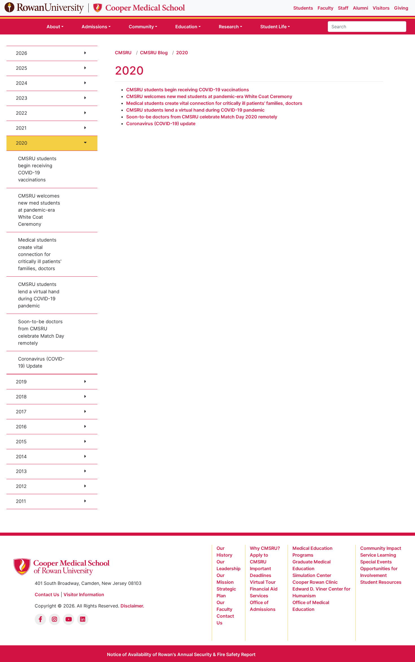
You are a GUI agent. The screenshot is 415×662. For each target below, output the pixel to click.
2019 (21, 382)
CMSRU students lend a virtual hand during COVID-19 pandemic (38, 295)
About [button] (53, 26)
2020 (21, 143)
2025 (21, 68)
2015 (21, 441)
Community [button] (141, 26)
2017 (21, 411)
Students (303, 8)
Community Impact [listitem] (380, 548)
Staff (343, 8)
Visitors (381, 8)
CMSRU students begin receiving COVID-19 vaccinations (37, 169)
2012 (21, 486)
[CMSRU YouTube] (68, 619)
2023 (21, 98)
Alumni (360, 8)
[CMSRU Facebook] (40, 619)
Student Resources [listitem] (380, 582)
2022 (21, 113)
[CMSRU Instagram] (54, 619)
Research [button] (229, 26)
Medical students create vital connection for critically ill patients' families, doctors (40, 254)
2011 (21, 501)
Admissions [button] (94, 26)
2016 (21, 426)
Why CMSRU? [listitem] (265, 548)
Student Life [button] (273, 26)
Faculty (325, 8)
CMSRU (123, 52)
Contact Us (47, 594)
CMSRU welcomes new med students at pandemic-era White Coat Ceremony (39, 210)
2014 (21, 456)
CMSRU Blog (154, 52)
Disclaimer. (132, 606)
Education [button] (186, 26)
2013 (21, 471)
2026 (21, 53)
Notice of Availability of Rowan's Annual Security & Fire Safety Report (181, 654)
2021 (21, 128)
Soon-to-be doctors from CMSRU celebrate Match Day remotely (41, 332)
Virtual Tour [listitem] (263, 582)
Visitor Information (84, 594)
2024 (21, 83)
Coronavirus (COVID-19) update (160, 123)
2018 (21, 397)
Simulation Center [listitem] (311, 575)
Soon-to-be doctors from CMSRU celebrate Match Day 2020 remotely (201, 117)
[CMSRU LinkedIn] (82, 619)
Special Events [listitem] (376, 562)
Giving (401, 8)
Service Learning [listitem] (378, 555)
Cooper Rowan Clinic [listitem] (315, 582)
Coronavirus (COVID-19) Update (41, 362)
